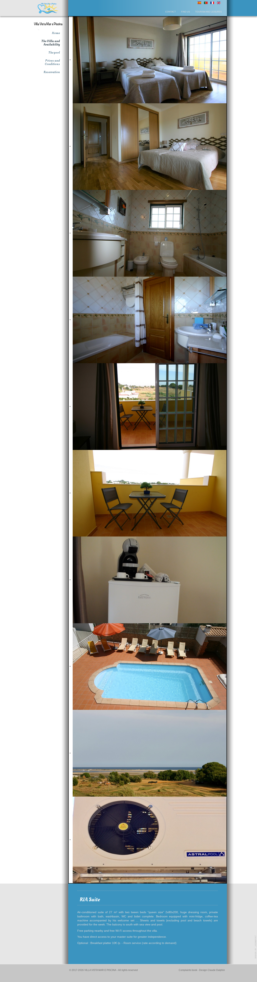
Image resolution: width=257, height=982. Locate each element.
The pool (54, 52)
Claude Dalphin (216, 970)
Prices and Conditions (52, 62)
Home (56, 33)
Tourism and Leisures (208, 11)
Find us (185, 11)
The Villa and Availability (50, 43)
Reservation (52, 72)
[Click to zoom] (48, 8)
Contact (170, 11)
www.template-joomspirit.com (255, 947)
